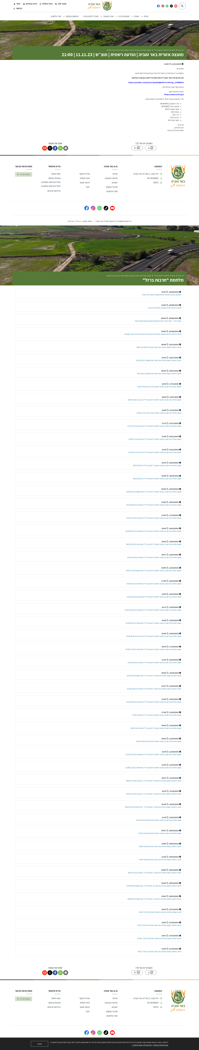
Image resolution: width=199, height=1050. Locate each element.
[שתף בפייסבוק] (55, 148)
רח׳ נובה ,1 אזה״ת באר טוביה (145, 173)
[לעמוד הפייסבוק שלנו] (86, 208)
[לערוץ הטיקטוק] (106, 208)
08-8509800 (152, 178)
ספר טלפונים (112, 191)
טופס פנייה (25, 174)
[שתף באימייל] (44, 148)
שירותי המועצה (111, 178)
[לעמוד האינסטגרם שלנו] (93, 208)
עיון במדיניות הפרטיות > (160, 1045)
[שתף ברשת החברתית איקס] (49, 148)
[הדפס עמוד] (65, 148)
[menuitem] (146, 16)
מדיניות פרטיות (54, 190)
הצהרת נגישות (54, 178)
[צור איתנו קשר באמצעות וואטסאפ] (99, 208)
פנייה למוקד (84, 173)
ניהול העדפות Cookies (51, 182)
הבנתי (39, 1044)
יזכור (88, 186)
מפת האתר (56, 173)
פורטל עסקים (112, 186)
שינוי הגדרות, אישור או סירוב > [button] (141, 1045)
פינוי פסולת (85, 178)
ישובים (115, 182)
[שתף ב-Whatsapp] (60, 148)
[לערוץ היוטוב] (112, 208)
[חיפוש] (182, 6)
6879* (155, 182)
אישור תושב (85, 182)
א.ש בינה (71, 221)
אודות (115, 173)
